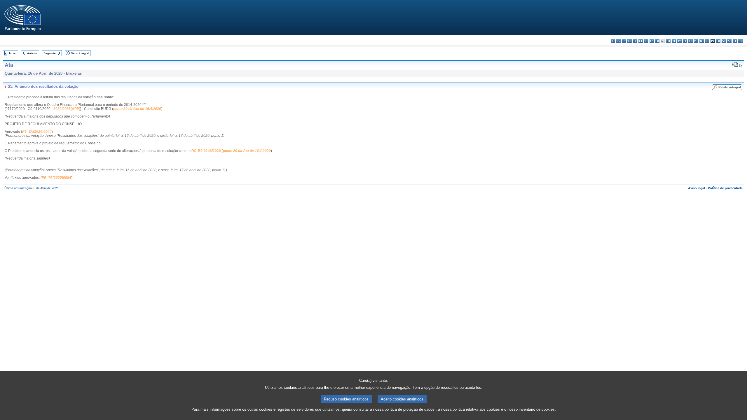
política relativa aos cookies (476, 409)
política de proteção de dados (409, 409)
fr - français (657, 41)
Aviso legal (696, 188)
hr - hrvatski (668, 41)
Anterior (32, 53)
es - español (618, 41)
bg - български (613, 41)
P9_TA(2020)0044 (37, 132)
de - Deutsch (635, 41)
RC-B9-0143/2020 (206, 151)
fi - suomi (735, 41)
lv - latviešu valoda (679, 41)
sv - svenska (740, 41)
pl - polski (707, 41)
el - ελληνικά (646, 41)
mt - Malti (696, 41)
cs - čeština (624, 41)
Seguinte (49, 53)
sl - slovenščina (729, 41)
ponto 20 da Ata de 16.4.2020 (137, 109)
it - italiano (674, 41)
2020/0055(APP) (66, 109)
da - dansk (629, 41)
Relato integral (729, 87)
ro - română (718, 41)
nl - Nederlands (701, 41)
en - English (652, 41)
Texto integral (80, 53)
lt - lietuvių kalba (685, 41)
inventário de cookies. (537, 409)
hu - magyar (690, 41)
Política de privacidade (725, 188)
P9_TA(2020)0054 (56, 178)
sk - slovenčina (724, 41)
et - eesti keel (640, 41)
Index (13, 53)
